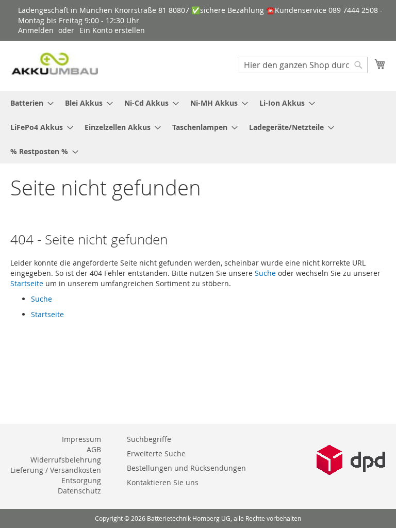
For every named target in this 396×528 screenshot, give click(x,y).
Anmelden (36, 30)
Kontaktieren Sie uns (163, 482)
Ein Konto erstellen (112, 30)
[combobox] (303, 65)
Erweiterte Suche (156, 453)
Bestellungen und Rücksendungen (186, 468)
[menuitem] (29, 103)
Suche (265, 273)
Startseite (26, 283)
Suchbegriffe (149, 439)
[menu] (198, 127)
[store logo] (54, 65)
